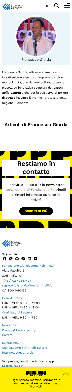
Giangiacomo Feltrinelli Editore (25, 347)
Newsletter (10, 325)
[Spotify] (35, 258)
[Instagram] (23, 258)
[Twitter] (11, 258)
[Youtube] (17, 258)
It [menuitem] (47, 6)
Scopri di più (36, 211)
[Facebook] (4, 258)
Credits (7, 335)
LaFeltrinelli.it (12, 342)
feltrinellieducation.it (17, 352)
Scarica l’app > (12, 365)
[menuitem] (47, 6)
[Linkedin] (29, 258)
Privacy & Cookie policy (19, 330)
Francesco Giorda (36, 60)
